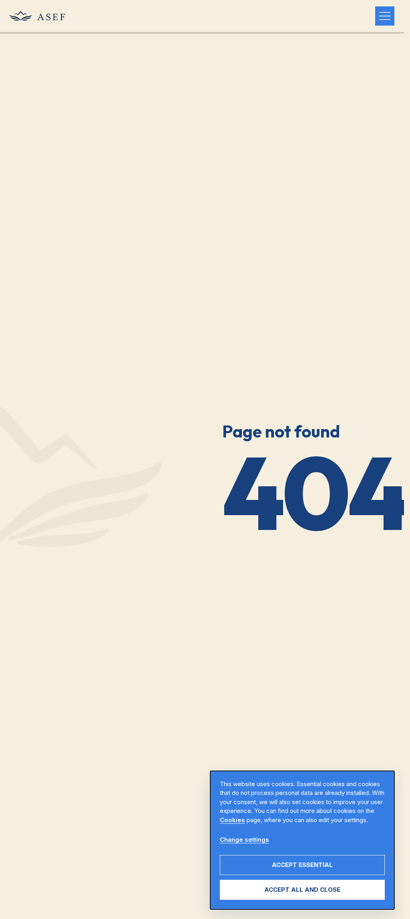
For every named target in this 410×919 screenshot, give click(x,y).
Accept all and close (302, 889)
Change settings (244, 839)
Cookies (232, 820)
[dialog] (302, 840)
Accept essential (302, 865)
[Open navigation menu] (384, 16)
